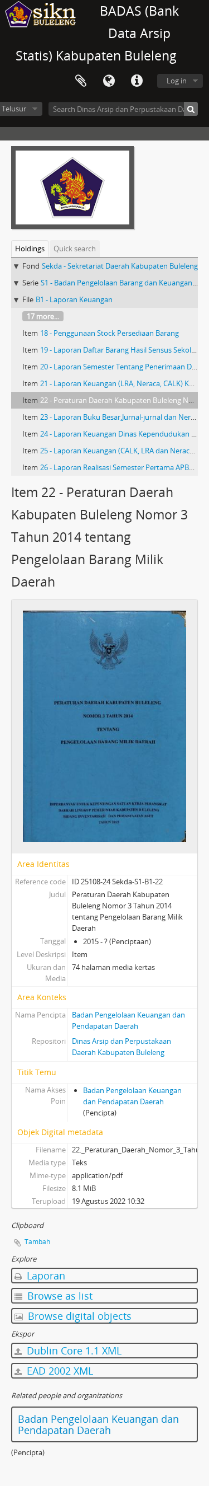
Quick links (136, 81)
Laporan (44, 1275)
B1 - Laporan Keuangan (74, 299)
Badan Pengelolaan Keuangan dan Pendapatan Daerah (98, 1424)
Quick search (75, 248)
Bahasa (109, 81)
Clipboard (81, 81)
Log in (177, 81)
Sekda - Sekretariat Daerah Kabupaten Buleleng (120, 266)
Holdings (30, 248)
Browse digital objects (78, 1316)
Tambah (37, 1241)
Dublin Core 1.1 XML (72, 1350)
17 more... (43, 316)
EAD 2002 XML (58, 1370)
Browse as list (59, 1295)
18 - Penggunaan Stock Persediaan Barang (109, 333)
